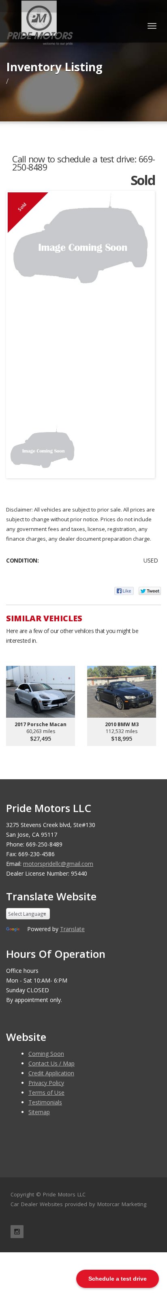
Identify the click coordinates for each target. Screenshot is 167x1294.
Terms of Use (46, 1092)
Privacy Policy (46, 1083)
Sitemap (39, 1112)
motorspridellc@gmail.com (58, 864)
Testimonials (45, 1102)
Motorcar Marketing (121, 1204)
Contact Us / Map (51, 1063)
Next (141, 447)
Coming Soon (46, 1053)
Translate (72, 929)
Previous (20, 447)
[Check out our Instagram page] (17, 1231)
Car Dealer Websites (37, 1204)
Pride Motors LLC (64, 1194)
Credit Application (51, 1073)
